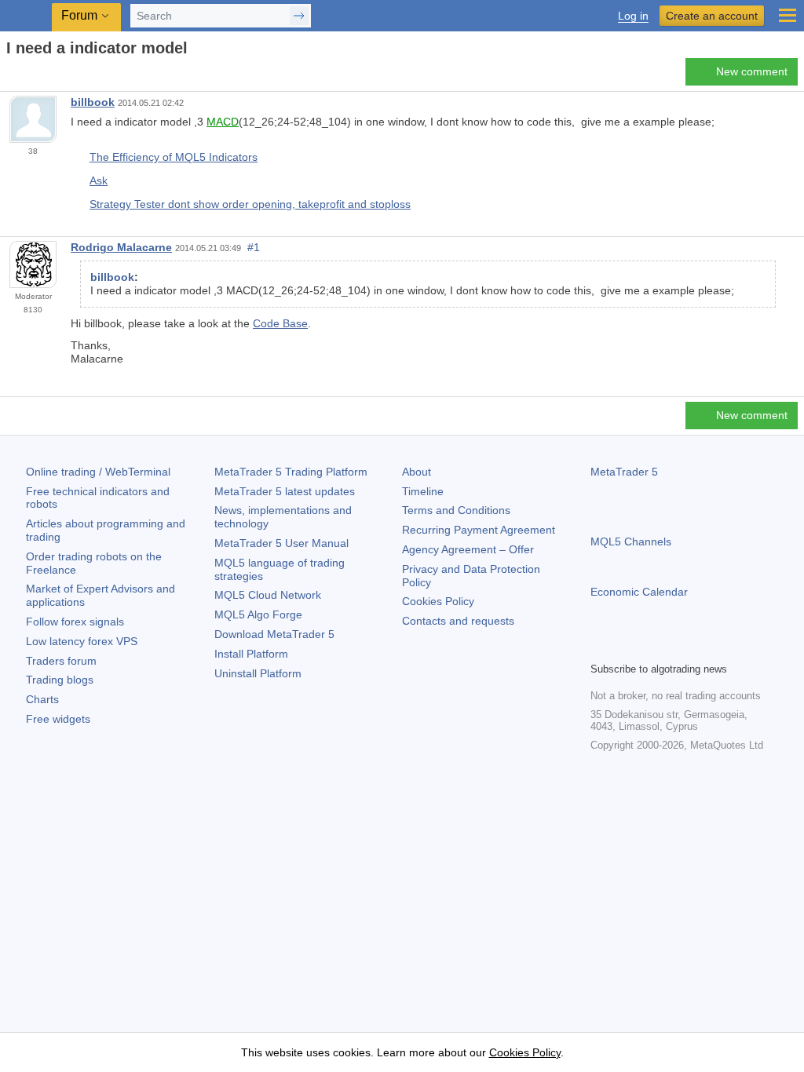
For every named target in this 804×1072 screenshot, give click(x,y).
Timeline (423, 491)
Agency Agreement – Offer (468, 549)
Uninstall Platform (258, 673)
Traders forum (61, 661)
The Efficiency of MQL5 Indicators (174, 157)
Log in (633, 16)
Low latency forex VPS (81, 641)
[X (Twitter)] (650, 647)
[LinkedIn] (700, 647)
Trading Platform (290, 471)
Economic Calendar (639, 591)
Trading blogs (59, 679)
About (416, 471)
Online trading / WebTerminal (98, 471)
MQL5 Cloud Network (267, 595)
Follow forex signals (75, 621)
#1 (253, 247)
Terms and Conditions (456, 510)
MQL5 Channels (630, 541)
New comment (752, 71)
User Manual (281, 543)
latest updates (284, 491)
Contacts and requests (458, 620)
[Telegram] (625, 647)
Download (274, 634)
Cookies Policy (438, 601)
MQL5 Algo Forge (258, 614)
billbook (93, 102)
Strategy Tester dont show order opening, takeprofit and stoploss (250, 204)
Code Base (280, 323)
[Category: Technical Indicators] (30, 76)
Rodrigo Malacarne (121, 247)
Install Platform (251, 653)
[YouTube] (675, 647)
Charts (42, 699)
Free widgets (58, 719)
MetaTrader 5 (624, 471)
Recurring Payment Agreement (478, 529)
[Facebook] (599, 647)
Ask (99, 180)
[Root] (11, 76)
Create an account (712, 15)
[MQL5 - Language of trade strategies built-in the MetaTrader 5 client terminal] (27, 16)
